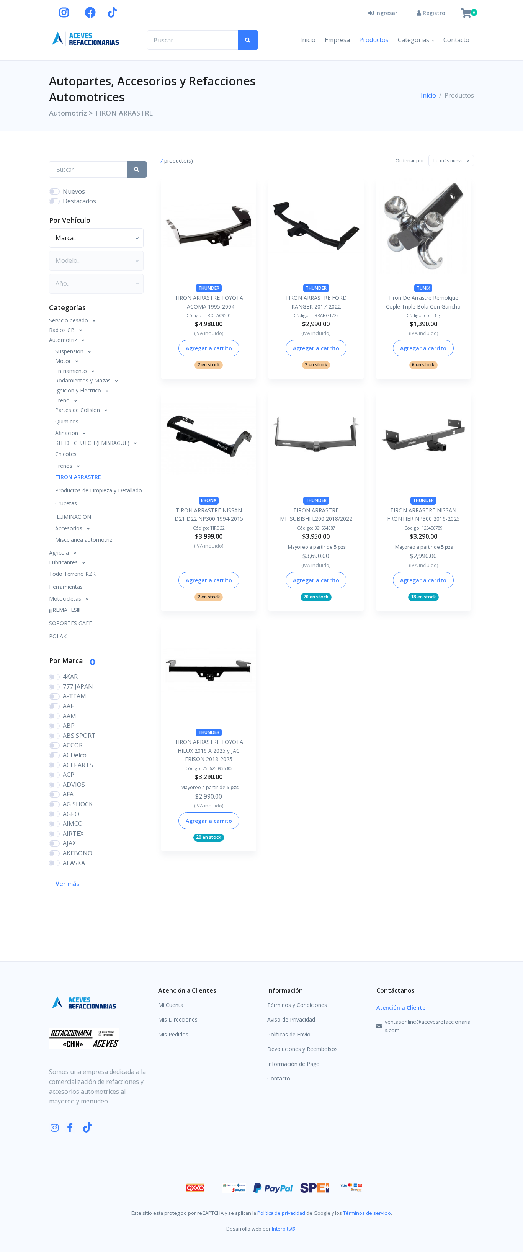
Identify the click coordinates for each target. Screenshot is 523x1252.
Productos (374, 40)
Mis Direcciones (178, 1019)
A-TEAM (74, 696)
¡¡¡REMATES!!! (64, 609)
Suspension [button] (70, 351)
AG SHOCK (78, 804)
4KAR (70, 676)
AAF (68, 706)
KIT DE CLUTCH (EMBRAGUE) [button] (93, 442)
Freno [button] (63, 400)
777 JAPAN (78, 686)
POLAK (58, 636)
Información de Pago (293, 1063)
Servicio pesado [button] (69, 320)
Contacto (456, 40)
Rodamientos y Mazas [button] (83, 380)
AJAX (69, 843)
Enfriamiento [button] (71, 370)
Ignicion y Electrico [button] (79, 390)
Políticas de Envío (289, 1034)
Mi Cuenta (170, 1004)
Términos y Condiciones (297, 1004)
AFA (68, 794)
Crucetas (66, 503)
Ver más (67, 883)
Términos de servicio (367, 1213)
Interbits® (284, 1228)
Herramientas (66, 586)
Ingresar (385, 12)
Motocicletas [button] (66, 598)
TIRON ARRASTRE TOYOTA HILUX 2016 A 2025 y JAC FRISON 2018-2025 (209, 750)
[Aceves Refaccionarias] (86, 38)
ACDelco (75, 755)
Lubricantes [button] (64, 562)
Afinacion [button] (67, 432)
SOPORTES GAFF (70, 623)
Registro (433, 12)
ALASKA (74, 863)
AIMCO (73, 823)
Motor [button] (63, 360)
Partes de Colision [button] (78, 410)
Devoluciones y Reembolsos (302, 1049)
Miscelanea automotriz (83, 539)
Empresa (337, 40)
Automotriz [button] (63, 339)
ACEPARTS (78, 765)
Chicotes (66, 454)
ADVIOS (74, 784)
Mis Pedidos (173, 1034)
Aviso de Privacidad (291, 1019)
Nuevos (74, 191)
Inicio (307, 40)
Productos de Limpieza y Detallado (98, 490)
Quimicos (66, 421)
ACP (68, 774)
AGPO (71, 814)
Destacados (79, 201)
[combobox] (451, 161)
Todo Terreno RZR (72, 573)
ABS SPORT (79, 735)
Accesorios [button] (69, 528)
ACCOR (73, 745)
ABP (69, 725)
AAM (69, 716)
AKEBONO (77, 853)
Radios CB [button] (62, 329)
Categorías (413, 40)
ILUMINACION (73, 516)
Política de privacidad (281, 1213)
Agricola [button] (59, 552)
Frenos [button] (64, 465)
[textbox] (448, 160)
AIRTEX (73, 833)
